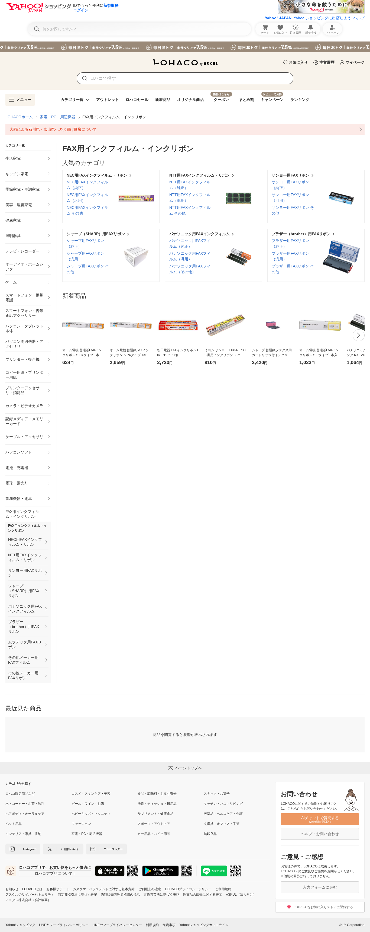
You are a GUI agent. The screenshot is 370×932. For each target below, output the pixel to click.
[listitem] (185, 129)
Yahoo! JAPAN (278, 18)
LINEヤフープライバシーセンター (117, 925)
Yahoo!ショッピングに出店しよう (322, 18)
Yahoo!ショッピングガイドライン (204, 925)
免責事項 (169, 925)
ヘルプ (359, 18)
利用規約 (152, 925)
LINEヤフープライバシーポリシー (64, 925)
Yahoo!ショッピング (20, 925)
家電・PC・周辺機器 (57, 117)
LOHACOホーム (19, 117)
